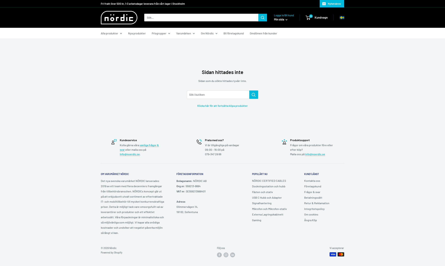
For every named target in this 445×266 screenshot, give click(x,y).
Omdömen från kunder (263, 33)
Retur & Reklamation (316, 203)
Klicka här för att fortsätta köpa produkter (222, 105)
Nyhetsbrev (334, 3)
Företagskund (312, 186)
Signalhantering (262, 203)
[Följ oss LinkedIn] (232, 254)
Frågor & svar (312, 192)
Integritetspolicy (314, 208)
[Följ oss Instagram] (226, 254)
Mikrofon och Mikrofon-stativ (269, 208)
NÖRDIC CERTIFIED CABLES (269, 180)
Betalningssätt (313, 197)
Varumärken (183, 33)
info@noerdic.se (130, 154)
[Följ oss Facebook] (219, 254)
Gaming (256, 220)
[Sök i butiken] (253, 94)
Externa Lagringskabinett (267, 214)
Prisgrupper (159, 33)
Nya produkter (137, 33)
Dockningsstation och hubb (268, 186)
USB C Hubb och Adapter (267, 197)
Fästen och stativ (262, 192)
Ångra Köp (310, 220)
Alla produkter (109, 33)
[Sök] (262, 17)
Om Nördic (207, 33)
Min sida (279, 19)
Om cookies (311, 214)
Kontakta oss (312, 180)
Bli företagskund (234, 33)
